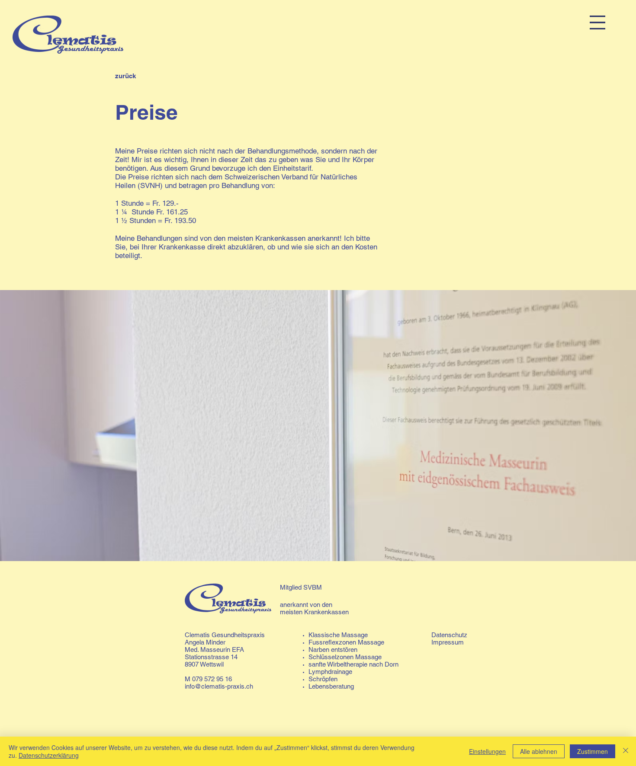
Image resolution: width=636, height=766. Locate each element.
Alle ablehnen (538, 751)
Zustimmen (592, 751)
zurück (125, 76)
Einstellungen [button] (487, 751)
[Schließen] (625, 751)
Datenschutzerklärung (49, 755)
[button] (597, 22)
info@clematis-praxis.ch (219, 686)
